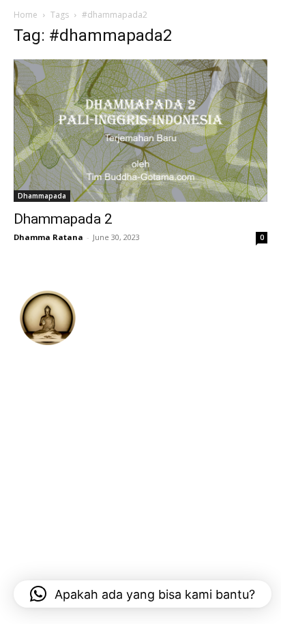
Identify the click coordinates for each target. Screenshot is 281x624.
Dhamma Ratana (48, 237)
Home (26, 14)
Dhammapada (42, 195)
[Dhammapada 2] (140, 130)
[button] (142, 594)
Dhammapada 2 (63, 219)
